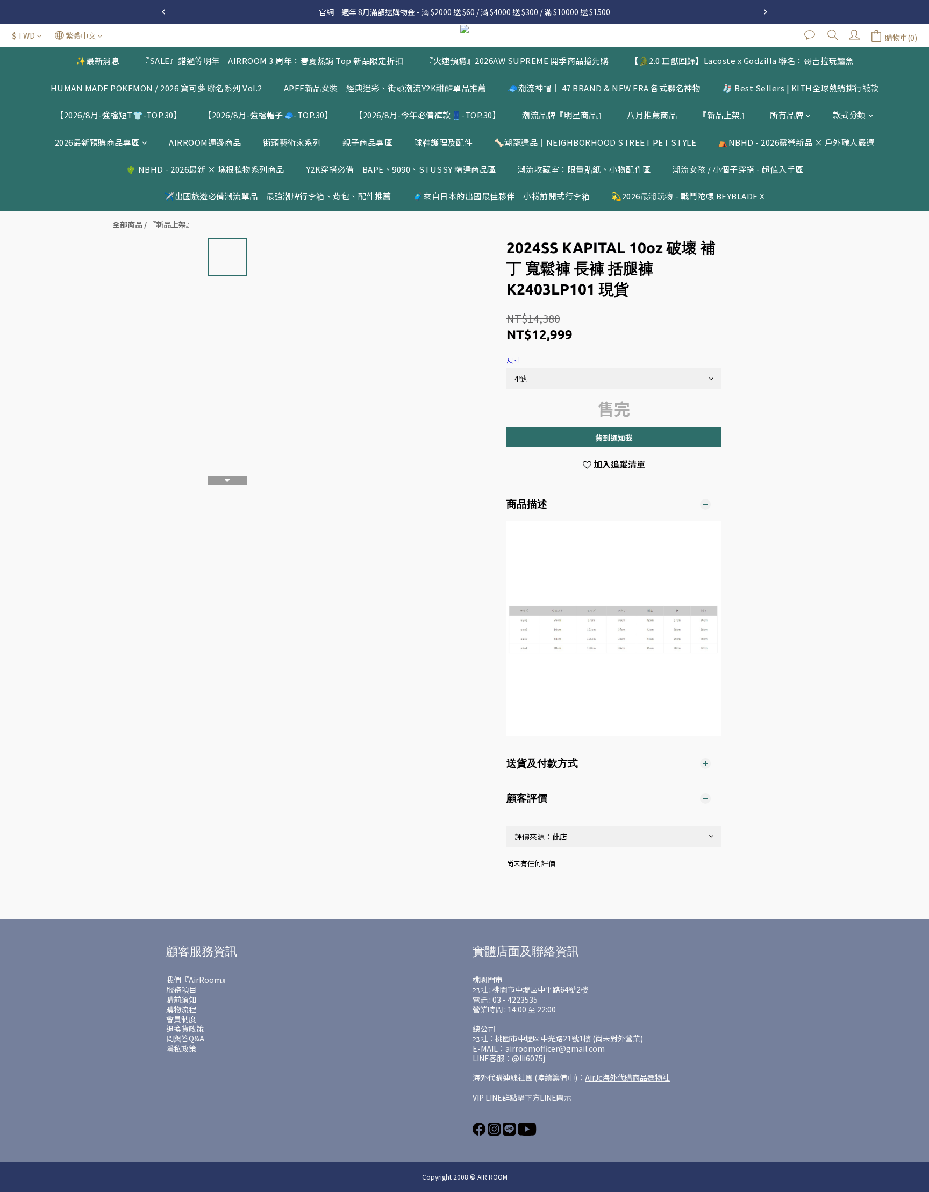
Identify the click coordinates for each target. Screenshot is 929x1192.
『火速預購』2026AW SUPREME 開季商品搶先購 (517, 60)
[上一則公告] (163, 12)
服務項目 (181, 989)
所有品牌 (786, 114)
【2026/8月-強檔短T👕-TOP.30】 (118, 114)
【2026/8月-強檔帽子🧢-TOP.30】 (268, 114)
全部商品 (127, 224)
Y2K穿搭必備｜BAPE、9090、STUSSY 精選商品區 (401, 169)
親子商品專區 (367, 142)
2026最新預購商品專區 (97, 142)
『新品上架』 (723, 114)
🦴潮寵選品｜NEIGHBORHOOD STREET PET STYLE (595, 142)
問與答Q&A (185, 1038)
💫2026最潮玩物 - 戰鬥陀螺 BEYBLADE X (688, 196)
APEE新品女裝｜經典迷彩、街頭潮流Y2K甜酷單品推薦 (385, 88)
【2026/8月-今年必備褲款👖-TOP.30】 (427, 114)
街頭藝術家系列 (292, 142)
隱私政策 (181, 1048)
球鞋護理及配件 (443, 142)
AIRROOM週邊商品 (205, 142)
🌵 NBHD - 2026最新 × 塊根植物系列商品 (205, 169)
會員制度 (181, 1018)
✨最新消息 (98, 60)
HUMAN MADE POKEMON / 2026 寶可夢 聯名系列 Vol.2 (156, 88)
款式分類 (849, 114)
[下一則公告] (765, 12)
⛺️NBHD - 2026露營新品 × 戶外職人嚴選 (796, 142)
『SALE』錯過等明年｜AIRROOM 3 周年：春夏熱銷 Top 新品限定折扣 (272, 60)
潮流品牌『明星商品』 (563, 114)
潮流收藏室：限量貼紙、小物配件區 (584, 169)
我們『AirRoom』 (197, 979)
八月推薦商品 (652, 114)
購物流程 (181, 1009)
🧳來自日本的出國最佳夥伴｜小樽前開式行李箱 (501, 196)
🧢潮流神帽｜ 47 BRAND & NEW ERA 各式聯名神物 (604, 88)
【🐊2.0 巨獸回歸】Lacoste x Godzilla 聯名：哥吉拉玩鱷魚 (742, 60)
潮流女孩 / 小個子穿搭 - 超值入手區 (738, 169)
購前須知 (181, 999)
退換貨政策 (185, 1028)
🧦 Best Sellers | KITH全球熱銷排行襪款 (800, 88)
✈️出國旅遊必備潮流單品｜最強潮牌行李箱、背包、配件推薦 (277, 196)
